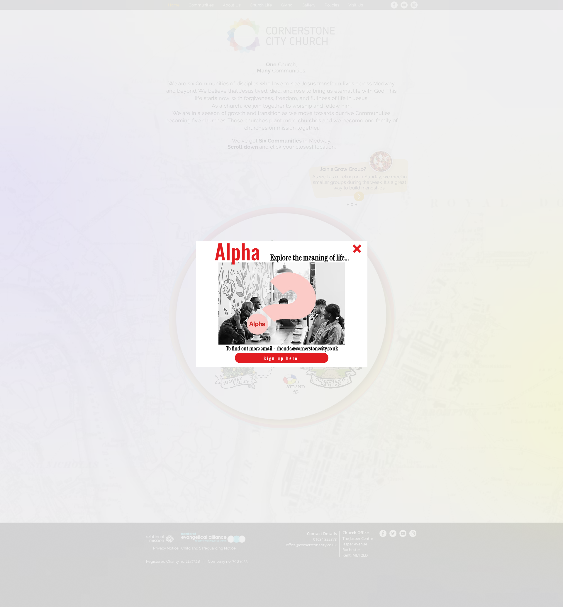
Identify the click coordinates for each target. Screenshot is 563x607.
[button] (357, 248)
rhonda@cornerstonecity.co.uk (307, 348)
